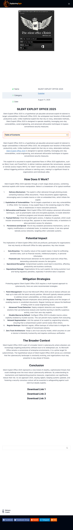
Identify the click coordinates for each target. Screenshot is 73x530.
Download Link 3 (36, 398)
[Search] (67, 447)
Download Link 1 (36, 389)
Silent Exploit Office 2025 (16, 151)
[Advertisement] (36, 65)
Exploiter (41, 93)
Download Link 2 (36, 393)
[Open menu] (69, 3)
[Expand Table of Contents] (67, 135)
